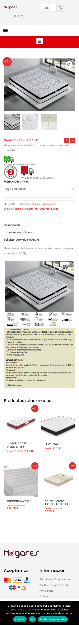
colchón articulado (24, 208)
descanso (39, 208)
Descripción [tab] (12, 225)
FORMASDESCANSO (16, 181)
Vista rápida (21, 437)
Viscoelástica (49, 203)
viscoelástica (51, 208)
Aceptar (20, 619)
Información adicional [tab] (19, 232)
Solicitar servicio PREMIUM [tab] (21, 240)
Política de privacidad (53, 619)
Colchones (35, 203)
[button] (5, 30)
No (32, 619)
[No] (74, 613)
